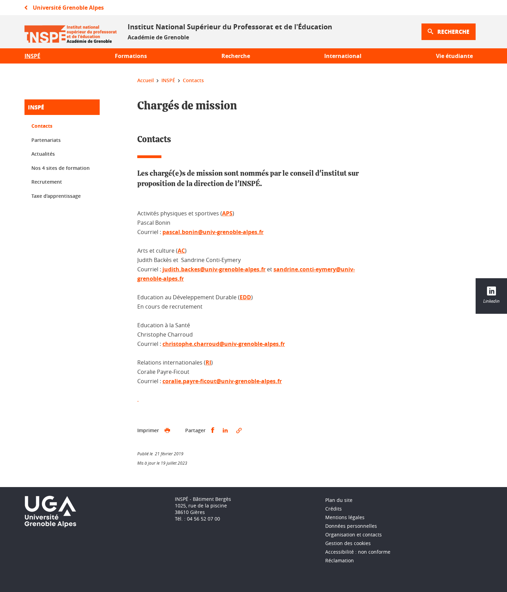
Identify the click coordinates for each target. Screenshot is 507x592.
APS (227, 213)
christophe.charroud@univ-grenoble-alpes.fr (223, 344)
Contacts (41, 126)
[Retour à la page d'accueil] (70, 32)
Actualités (43, 154)
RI (208, 362)
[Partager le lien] (239, 430)
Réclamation (339, 560)
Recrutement (46, 181)
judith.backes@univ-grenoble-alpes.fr (213, 269)
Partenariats (46, 140)
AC (181, 250)
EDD (245, 297)
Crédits (333, 508)
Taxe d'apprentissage (56, 196)
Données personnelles (351, 526)
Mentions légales (345, 517)
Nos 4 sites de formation (60, 168)
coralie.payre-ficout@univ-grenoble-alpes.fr (222, 381)
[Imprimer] (167, 430)
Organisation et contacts (353, 534)
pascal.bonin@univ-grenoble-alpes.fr (213, 232)
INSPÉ (36, 107)
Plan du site (338, 500)
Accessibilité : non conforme (357, 552)
